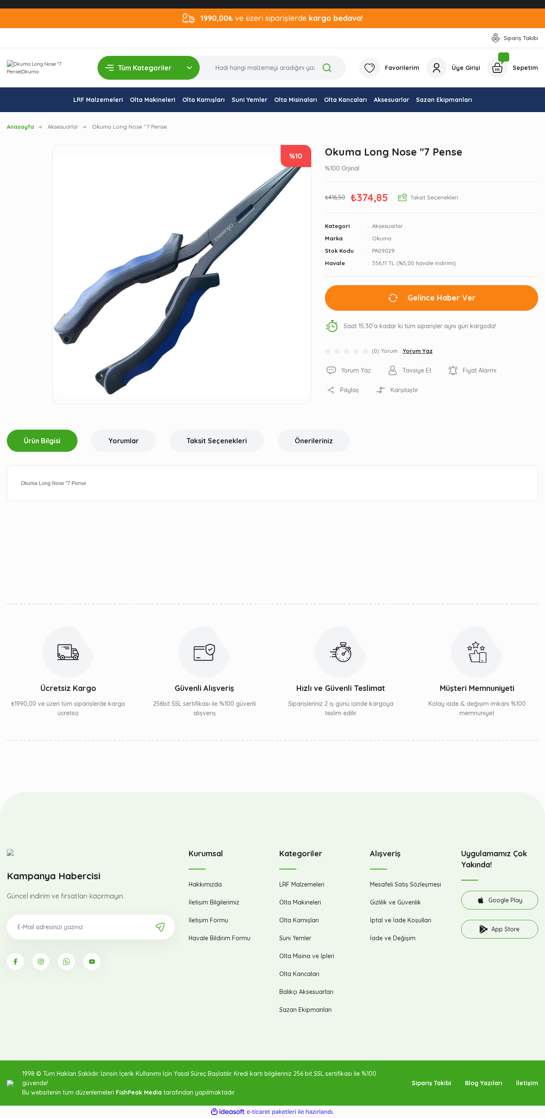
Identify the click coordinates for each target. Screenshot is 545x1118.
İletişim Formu (208, 920)
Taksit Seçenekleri (216, 440)
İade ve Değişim (393, 938)
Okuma (381, 238)
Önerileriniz (314, 440)
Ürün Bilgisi (42, 440)
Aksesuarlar (387, 225)
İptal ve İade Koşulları (400, 920)
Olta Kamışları (299, 920)
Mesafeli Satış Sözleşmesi (405, 884)
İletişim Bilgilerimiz (214, 902)
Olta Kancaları (299, 974)
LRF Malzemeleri (301, 884)
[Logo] (45, 67)
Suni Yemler (295, 938)
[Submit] (160, 927)
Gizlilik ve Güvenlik (395, 902)
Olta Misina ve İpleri (306, 956)
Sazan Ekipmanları (305, 1010)
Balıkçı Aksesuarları (306, 992)
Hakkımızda (205, 884)
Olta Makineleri (300, 902)
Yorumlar (123, 440)
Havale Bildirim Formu (219, 938)
